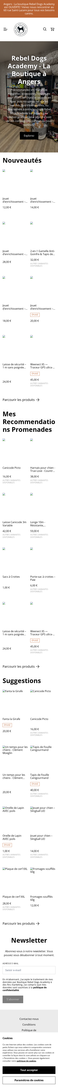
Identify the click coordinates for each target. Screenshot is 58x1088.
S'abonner (13, 999)
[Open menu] (5, 29)
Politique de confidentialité (29, 1031)
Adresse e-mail (10, 963)
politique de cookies (26, 1061)
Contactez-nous (29, 1019)
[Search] (45, 29)
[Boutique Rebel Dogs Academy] (21, 29)
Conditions (29, 1024)
